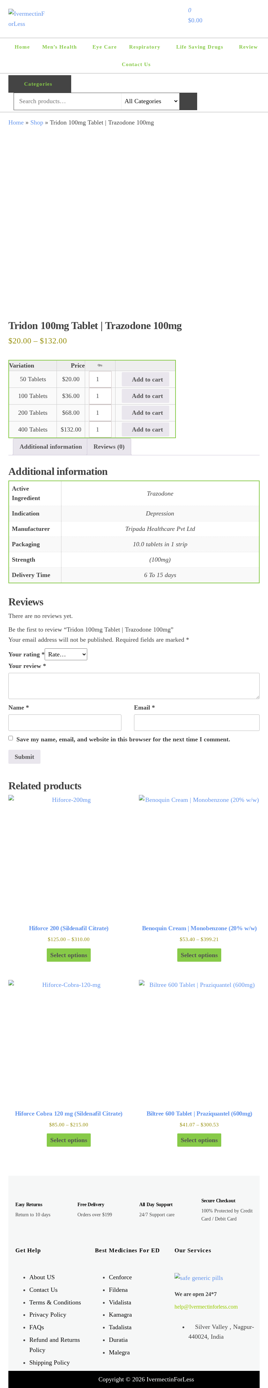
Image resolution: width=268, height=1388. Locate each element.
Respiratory (145, 47)
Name (18, 707)
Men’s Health (59, 47)
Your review (27, 665)
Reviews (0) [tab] (109, 446)
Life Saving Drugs (199, 47)
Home (22, 47)
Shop (36, 122)
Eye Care (104, 47)
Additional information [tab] (51, 446)
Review (248, 47)
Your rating (26, 654)
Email (144, 707)
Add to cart (146, 379)
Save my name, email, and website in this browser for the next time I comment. (123, 739)
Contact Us (136, 64)
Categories (38, 84)
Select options (68, 955)
